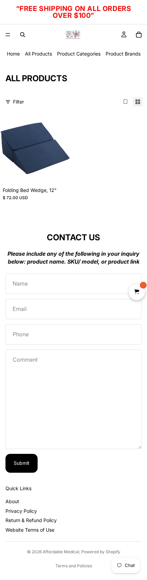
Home (13, 54)
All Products (38, 54)
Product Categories (79, 54)
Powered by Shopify (100, 551)
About (12, 501)
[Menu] (8, 35)
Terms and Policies (73, 565)
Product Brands (123, 54)
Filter (18, 102)
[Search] (22, 34)
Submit (21, 463)
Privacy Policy (21, 511)
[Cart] (138, 34)
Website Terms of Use (29, 530)
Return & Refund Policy (31, 520)
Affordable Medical (61, 551)
